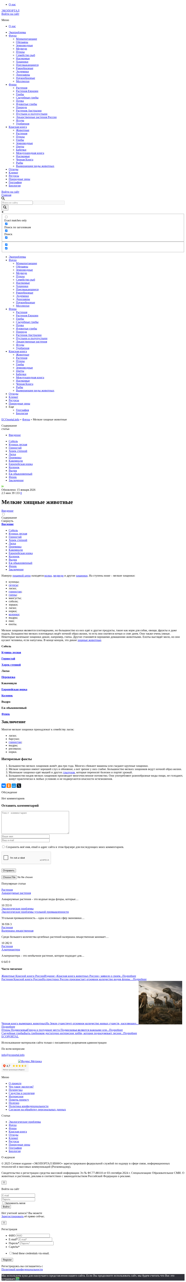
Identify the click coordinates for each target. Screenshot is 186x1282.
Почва (20, 100)
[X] (19, 785)
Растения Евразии (27, 91)
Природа (21, 107)
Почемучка (16, 1089)
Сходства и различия (22, 1093)
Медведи (21, 48)
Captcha (14, 1246)
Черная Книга (24, 159)
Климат (13, 172)
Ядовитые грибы (26, 104)
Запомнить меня (15, 1203)
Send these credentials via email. (30, 1253)
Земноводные (24, 45)
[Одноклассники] (9, 785)
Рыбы (19, 162)
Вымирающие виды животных (35, 166)
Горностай (15, 447)
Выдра (13, 470)
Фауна (13, 35)
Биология (15, 185)
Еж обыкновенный (20, 473)
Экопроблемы (17, 32)
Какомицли (16, 460)
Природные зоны (19, 179)
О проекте (15, 1083)
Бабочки (21, 149)
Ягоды (20, 120)
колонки (14, 614)
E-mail (13, 1239)
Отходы (13, 169)
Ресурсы (14, 175)
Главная (6, 195)
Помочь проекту (19, 1099)
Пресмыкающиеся (27, 64)
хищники (82, 575)
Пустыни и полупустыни (31, 113)
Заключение (16, 480)
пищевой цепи (22, 575)
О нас (12, 4)
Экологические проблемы (17, 908)
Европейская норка (21, 464)
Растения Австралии (29, 110)
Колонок (14, 467)
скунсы (13, 585)
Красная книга (18, 126)
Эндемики (22, 71)
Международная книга (30, 153)
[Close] (4, 1183)
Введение (15, 435)
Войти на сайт (10, 13)
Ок (17, 1278)
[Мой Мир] (14, 785)
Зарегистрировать (12, 1216)
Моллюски (22, 81)
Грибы (20, 94)
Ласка (12, 454)
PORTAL (10, 1036)
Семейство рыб (25, 55)
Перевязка (15, 457)
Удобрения (22, 123)
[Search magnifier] (4, 207)
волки (48, 575)
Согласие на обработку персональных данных (37, 1109)
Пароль (14, 1243)
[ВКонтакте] (3, 785)
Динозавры (23, 74)
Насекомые (23, 58)
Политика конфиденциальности (28, 1106)
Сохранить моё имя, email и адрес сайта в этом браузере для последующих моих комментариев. (65, 847)
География (15, 182)
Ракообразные (24, 68)
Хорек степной (18, 451)
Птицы (20, 51)
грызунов (69, 772)
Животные (22, 130)
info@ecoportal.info (13, 1054)
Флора (13, 84)
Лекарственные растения (31, 341)
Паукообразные (25, 78)
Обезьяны (22, 42)
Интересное (16, 1096)
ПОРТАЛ (10, 10)
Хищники (22, 61)
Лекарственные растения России (36, 117)
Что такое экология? (21, 1086)
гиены (13, 594)
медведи (58, 575)
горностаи (15, 591)
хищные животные (89, 640)
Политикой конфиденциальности (22, 1269)
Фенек (13, 477)
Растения (21, 87)
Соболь (13, 441)
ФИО (12, 1235)
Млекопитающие (26, 38)
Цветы (20, 146)
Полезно (14, 1102)
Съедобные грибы (27, 97)
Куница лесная (18, 444)
